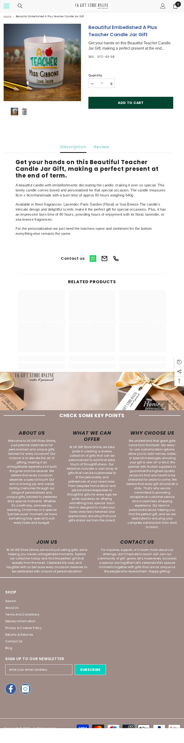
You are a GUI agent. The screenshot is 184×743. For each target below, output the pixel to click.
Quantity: (95, 75)
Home (8, 16)
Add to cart (131, 102)
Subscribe (90, 669)
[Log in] (163, 6)
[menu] (6, 6)
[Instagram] (25, 688)
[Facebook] (10, 688)
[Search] (20, 6)
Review (101, 147)
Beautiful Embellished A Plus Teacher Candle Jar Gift (50, 16)
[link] (41, 358)
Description (73, 147)
